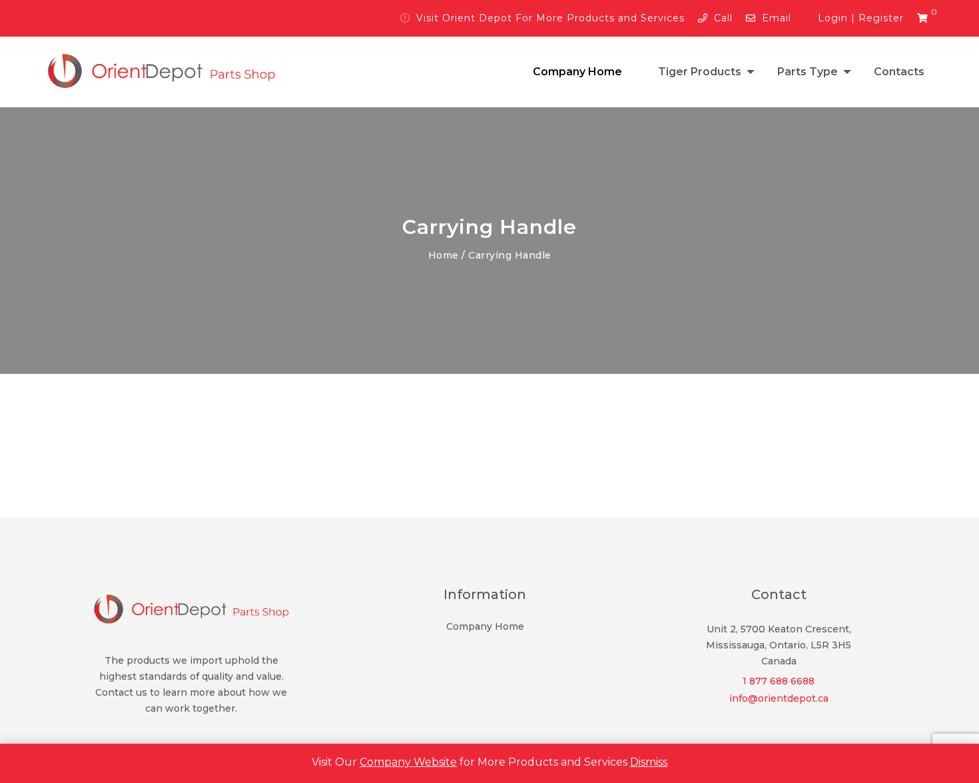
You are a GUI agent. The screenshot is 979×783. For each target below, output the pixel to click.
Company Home (577, 71)
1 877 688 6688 (779, 681)
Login (833, 18)
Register (881, 18)
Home (443, 255)
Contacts (899, 71)
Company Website (408, 762)
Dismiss (648, 762)
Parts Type (807, 71)
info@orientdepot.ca (778, 698)
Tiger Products (699, 71)
